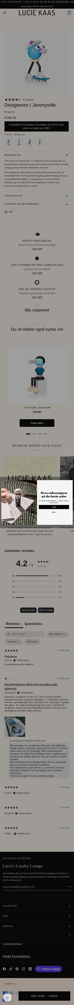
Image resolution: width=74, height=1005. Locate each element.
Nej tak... (54, 512)
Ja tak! (54, 507)
